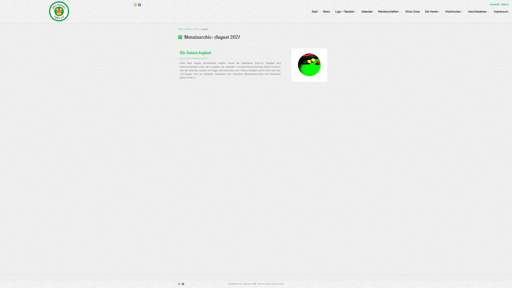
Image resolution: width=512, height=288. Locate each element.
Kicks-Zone (413, 11)
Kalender (367, 11)
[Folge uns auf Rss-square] (136, 5)
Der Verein (432, 11)
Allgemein (197, 58)
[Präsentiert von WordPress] (255, 283)
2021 (196, 29)
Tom (205, 58)
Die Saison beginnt (195, 52)
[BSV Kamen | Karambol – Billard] (59, 11)
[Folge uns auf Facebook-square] (140, 5)
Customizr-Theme (277, 284)
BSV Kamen (238, 284)
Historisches (453, 11)
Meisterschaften (388, 11)
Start (315, 11)
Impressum (501, 11)
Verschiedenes (477, 11)
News (326, 11)
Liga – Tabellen (345, 11)
